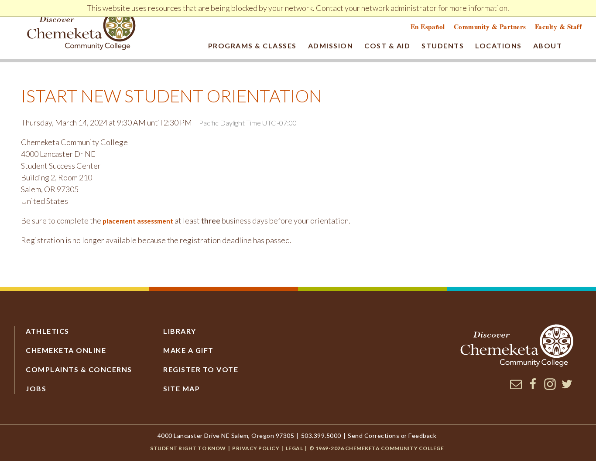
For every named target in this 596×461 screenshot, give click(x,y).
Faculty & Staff (558, 27)
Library (179, 331)
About (547, 45)
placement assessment (138, 221)
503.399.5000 (321, 435)
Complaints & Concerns (79, 369)
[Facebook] (533, 387)
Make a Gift (188, 350)
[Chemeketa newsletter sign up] (516, 387)
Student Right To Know (188, 448)
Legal (294, 448)
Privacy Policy (255, 448)
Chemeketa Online (66, 350)
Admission (330, 45)
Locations (498, 45)
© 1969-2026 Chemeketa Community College (376, 448)
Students (442, 45)
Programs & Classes (252, 45)
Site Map (181, 388)
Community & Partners (490, 27)
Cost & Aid (387, 45)
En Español (428, 27)
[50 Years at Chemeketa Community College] (81, 31)
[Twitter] (567, 387)
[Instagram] (550, 387)
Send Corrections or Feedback (392, 435)
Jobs (36, 388)
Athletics (47, 331)
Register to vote (200, 369)
